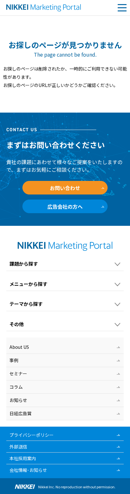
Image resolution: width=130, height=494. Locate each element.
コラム (16, 387)
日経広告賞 (20, 413)
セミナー (18, 373)
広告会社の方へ (65, 206)
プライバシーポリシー (31, 435)
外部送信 (18, 446)
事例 (13, 360)
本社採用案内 (22, 458)
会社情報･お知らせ (28, 470)
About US (19, 347)
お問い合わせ (65, 188)
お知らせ (18, 400)
